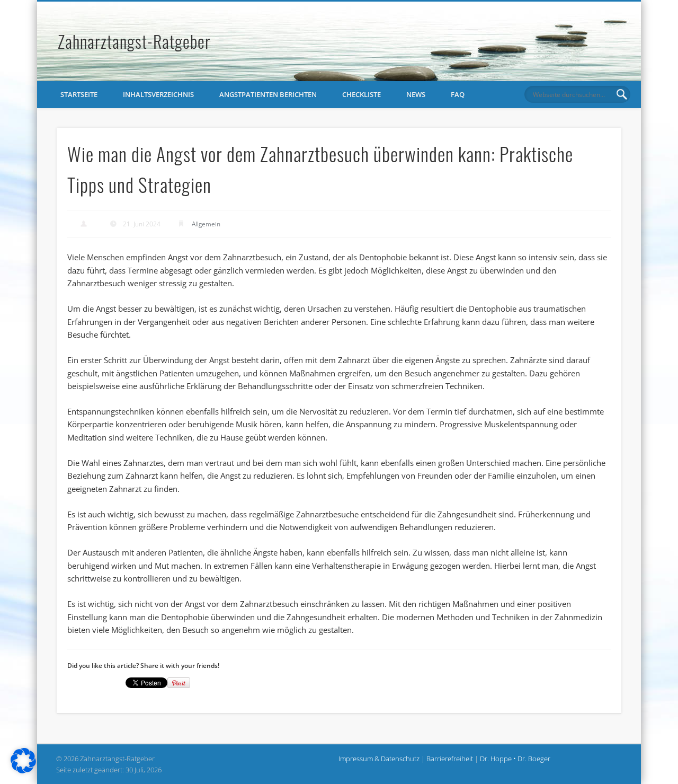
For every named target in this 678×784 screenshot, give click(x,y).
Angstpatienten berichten (268, 94)
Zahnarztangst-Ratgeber (134, 41)
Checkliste (361, 94)
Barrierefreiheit (450, 758)
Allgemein (206, 223)
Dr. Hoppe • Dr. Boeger (515, 758)
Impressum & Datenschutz (379, 758)
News (415, 94)
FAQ (458, 94)
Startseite (78, 94)
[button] (23, 760)
